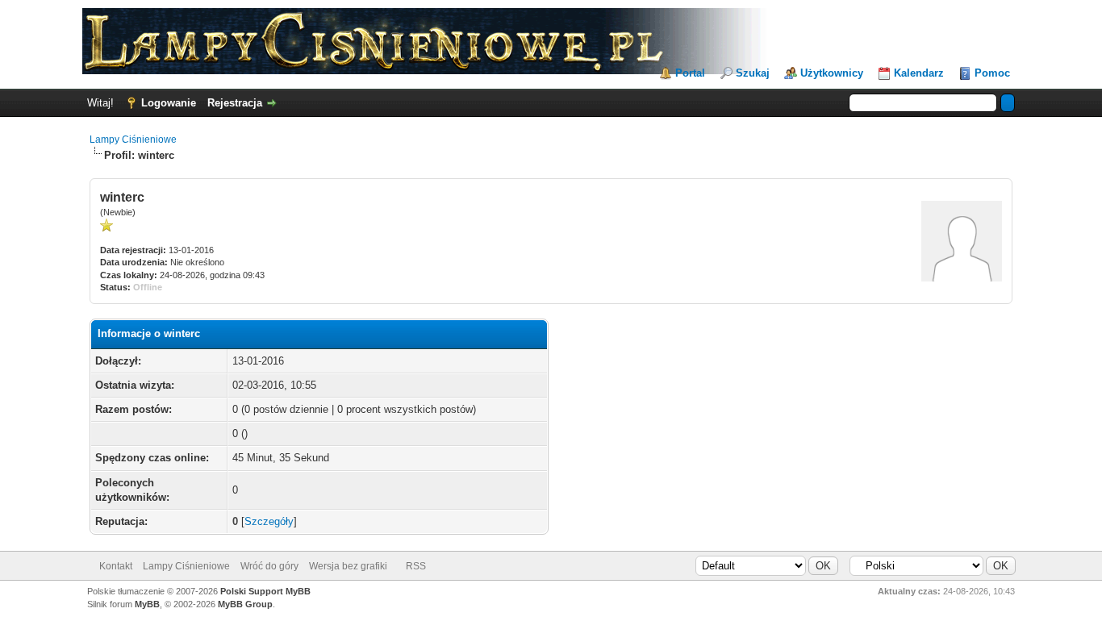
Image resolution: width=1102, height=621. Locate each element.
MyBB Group (245, 604)
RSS (416, 566)
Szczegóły (269, 521)
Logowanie (168, 103)
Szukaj (753, 73)
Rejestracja (234, 103)
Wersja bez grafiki (348, 566)
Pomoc (992, 73)
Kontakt (115, 566)
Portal (690, 73)
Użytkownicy (831, 73)
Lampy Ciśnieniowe (133, 139)
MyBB (147, 604)
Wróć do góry (269, 566)
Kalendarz (919, 73)
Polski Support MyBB (265, 591)
